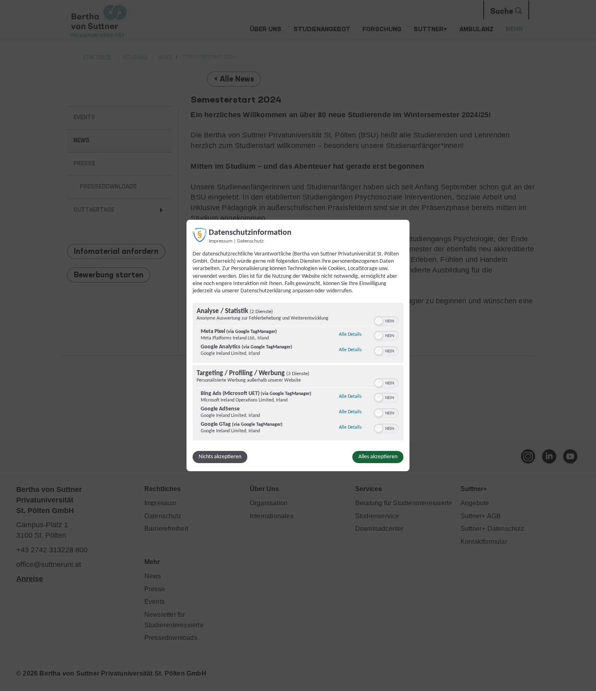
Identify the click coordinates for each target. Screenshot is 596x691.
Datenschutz (250, 241)
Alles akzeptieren (377, 457)
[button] (378, 321)
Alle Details (350, 334)
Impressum (220, 241)
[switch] (386, 320)
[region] (298, 372)
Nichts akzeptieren (220, 457)
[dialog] (298, 345)
